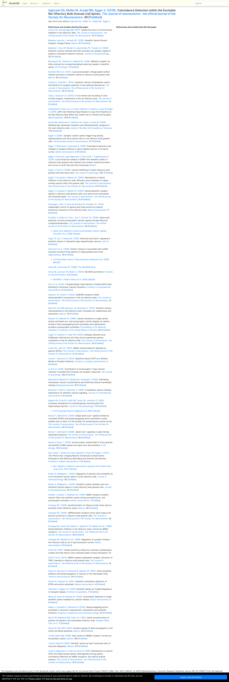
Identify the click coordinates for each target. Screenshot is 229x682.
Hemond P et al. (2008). (59, 249)
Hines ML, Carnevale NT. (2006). (63, 267)
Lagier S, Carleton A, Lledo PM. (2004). (66, 334)
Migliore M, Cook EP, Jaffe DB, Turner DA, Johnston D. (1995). (76, 400)
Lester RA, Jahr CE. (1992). (60, 348)
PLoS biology (61, 67)
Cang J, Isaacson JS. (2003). (61, 95)
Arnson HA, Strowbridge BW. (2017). (64, 30)
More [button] (56, 3)
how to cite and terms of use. (59, 678)
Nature (70, 638)
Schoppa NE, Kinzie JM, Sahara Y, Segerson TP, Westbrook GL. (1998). (80, 526)
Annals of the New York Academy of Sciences (91, 128)
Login (24, 3)
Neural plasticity (55, 117)
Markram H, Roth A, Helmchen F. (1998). (66, 390)
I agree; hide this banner (191, 677)
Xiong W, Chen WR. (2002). (60, 628)
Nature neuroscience (64, 152)
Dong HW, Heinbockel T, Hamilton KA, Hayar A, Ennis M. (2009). (77, 122)
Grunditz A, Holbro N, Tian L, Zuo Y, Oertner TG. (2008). (73, 217)
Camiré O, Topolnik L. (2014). (61, 82)
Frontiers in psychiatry (77, 592)
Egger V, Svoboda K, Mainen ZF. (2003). (66, 177)
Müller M (87, 21)
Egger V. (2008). (55, 135)
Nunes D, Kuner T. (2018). (59, 442)
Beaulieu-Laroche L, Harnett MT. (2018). (66, 40)
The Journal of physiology (87, 173)
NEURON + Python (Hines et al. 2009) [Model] (74, 279)
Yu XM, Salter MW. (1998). (60, 635)
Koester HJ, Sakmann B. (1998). (62, 318)
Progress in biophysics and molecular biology (78, 613)
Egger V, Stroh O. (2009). (59, 170)
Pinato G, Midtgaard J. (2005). (62, 484)
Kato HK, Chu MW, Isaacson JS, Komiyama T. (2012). (71, 308)
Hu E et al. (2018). (56, 284)
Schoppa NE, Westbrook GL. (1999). (64, 539)
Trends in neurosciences (59, 576)
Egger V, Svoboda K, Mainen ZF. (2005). (66, 191)
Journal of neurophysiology (96, 54)
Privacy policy (34, 678)
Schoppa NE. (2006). (57, 505)
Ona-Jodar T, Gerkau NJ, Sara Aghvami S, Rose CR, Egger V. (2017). (79, 453)
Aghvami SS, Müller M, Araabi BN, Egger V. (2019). (82, 10)
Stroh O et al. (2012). (57, 557)
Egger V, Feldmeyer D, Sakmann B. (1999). (67, 146)
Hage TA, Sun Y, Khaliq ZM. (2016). (64, 238)
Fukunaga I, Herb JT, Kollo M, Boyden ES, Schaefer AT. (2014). (76, 204)
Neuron (74, 43)
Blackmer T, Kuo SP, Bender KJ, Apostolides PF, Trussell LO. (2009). (78, 48)
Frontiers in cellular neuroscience (63, 461)
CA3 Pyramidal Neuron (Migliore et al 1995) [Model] (76, 411)
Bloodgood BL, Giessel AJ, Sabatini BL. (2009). (69, 61)
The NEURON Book (87, 267)
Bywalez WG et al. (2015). (59, 72)
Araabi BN (96, 21)
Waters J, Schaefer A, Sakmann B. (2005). (67, 607)
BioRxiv (92, 165)
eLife (104, 241)
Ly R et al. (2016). (56, 369)
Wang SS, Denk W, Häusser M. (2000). (65, 596)
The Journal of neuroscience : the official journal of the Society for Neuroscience (112, 15)
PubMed (95, 17)
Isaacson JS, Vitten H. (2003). (61, 294)
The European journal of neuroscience (70, 141)
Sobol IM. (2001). (56, 550)
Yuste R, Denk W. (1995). (59, 643)
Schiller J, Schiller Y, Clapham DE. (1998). (67, 495)
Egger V (106, 21)
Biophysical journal (64, 385)
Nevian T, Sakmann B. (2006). (61, 432)
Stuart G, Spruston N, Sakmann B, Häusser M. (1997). (72, 571)
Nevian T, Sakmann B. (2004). (61, 415)
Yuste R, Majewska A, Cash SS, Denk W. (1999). (69, 651)
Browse (34, 3)
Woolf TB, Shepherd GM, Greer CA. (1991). (67, 617)
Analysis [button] (45, 3)
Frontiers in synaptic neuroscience (90, 361)
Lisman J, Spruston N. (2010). (61, 358)
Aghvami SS (75, 21)
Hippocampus (54, 254)
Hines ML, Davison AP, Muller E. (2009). (66, 272)
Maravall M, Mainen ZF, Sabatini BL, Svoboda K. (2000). (73, 379)
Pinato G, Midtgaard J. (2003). (62, 474)
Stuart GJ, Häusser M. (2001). (61, 581)
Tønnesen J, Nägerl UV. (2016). (62, 589)
